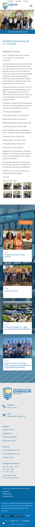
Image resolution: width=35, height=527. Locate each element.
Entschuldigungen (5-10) (11, 450)
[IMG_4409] (17, 186)
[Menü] (30, 5)
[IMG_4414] (27, 194)
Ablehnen (7, 515)
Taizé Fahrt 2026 (10, 291)
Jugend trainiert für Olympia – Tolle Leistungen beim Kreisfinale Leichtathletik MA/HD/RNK (17, 365)
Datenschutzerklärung (20, 524)
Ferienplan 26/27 (8, 457)
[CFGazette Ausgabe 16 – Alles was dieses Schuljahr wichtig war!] (17, 311)
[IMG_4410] (27, 186)
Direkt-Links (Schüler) (10, 437)
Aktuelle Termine (8, 430)
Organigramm (7, 433)
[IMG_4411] (8, 194)
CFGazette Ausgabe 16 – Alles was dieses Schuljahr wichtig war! (17, 328)
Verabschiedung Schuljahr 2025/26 (14, 255)
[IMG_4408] (8, 186)
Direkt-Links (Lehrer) (9, 441)
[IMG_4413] (17, 194)
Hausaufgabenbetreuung (11, 454)
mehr (28, 515)
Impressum (13, 524)
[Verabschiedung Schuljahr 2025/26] (17, 239)
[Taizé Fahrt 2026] (17, 275)
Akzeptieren (17, 515)
